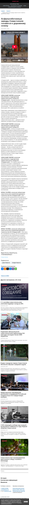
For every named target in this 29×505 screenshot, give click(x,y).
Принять (26, 501)
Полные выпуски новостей (19, 491)
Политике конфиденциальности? (11, 503)
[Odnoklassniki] (5, 269)
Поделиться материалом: (8, 266)
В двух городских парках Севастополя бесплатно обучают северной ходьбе (14, 363)
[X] (7, 269)
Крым (25, 5)
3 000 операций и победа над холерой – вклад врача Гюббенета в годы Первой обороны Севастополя (14, 426)
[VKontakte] (2, 269)
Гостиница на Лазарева (16, 5)
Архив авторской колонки (18, 488)
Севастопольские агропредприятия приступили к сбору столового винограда (13, 459)
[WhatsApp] (15, 269)
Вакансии (4, 482)
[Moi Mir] (10, 269)
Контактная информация (9, 480)
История (3, 478)
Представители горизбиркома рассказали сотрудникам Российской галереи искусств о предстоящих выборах (13, 395)
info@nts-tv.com (7, 491)
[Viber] (13, 269)
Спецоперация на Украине (14, 7)
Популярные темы (14, 4)
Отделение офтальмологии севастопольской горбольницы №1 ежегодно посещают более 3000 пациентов (13, 334)
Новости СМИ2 (5, 275)
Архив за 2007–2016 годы (18, 489)
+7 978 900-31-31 (5, 489)
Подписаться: (5, 260)
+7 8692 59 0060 (4, 488)
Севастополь (6, 5)
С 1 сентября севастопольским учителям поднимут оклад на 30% (12, 302)
